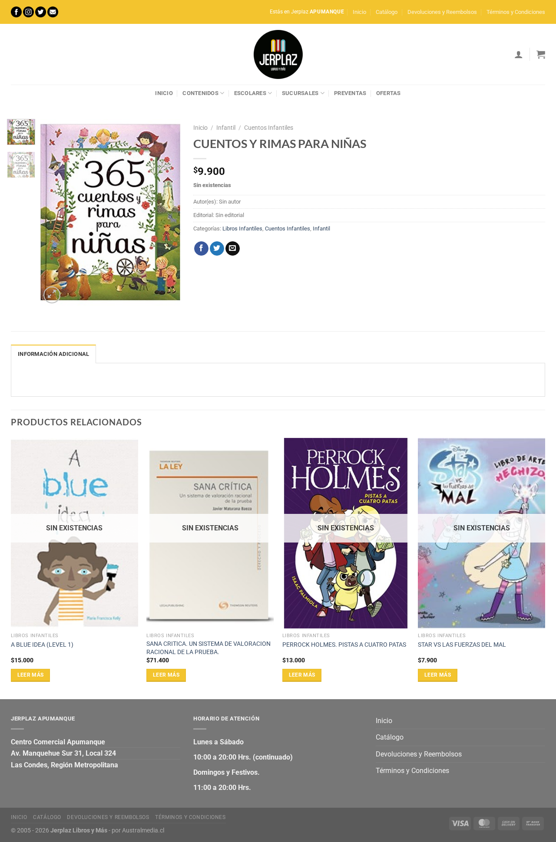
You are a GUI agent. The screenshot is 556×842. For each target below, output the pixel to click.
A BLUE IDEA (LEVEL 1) (42, 644)
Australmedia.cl (143, 830)
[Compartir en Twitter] (217, 248)
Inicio (359, 12)
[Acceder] (518, 54)
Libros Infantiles (242, 228)
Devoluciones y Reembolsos (442, 12)
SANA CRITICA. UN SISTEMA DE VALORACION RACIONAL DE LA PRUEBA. (208, 648)
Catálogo (386, 12)
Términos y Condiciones (515, 12)
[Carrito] (540, 54)
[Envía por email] (232, 248)
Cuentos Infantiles (268, 127)
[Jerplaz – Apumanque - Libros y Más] (278, 54)
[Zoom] (51, 294)
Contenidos (200, 93)
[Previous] (54, 212)
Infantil (225, 127)
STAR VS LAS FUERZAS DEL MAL (462, 644)
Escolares (250, 93)
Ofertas (388, 93)
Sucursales (300, 93)
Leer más (30, 675)
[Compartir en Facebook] (201, 248)
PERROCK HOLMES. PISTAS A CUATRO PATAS (344, 644)
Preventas (350, 93)
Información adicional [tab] (53, 354)
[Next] (167, 212)
